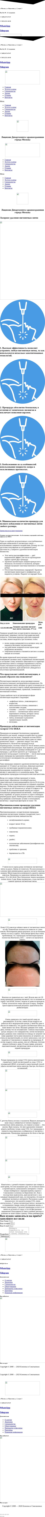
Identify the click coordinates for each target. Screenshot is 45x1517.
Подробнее (4, 1234)
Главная (8, 87)
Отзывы (8, 95)
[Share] (3, 1514)
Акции (7, 93)
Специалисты (10, 91)
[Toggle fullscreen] (5, 1514)
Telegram (4, 30)
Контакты (8, 97)
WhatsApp (5, 26)
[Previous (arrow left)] (1, 1516)
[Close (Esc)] (1, 1514)
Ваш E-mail (4, 1226)
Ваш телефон (5, 1223)
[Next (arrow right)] (3, 1516)
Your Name (4, 1221)
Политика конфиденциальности (32, 1371)
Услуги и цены (10, 89)
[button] (22, 101)
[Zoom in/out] (8, 1514)
